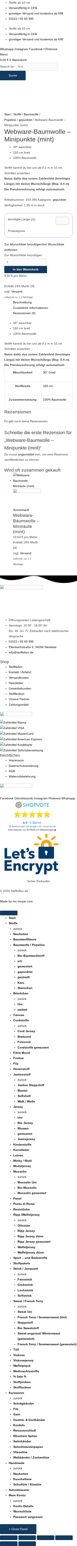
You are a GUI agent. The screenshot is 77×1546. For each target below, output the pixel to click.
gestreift (24, 977)
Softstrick (25, 1295)
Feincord (24, 1042)
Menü (4, 54)
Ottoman (24, 1225)
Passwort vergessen (28, 1517)
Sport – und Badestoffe (30, 1257)
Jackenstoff (22, 1074)
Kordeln (19, 1425)
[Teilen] (45, 1537)
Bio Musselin (27, 1187)
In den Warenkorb (25, 269)
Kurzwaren (16, 1393)
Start (7, 114)
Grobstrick (25, 1284)
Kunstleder (21, 1150)
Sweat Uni (25, 1311)
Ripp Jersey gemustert (34, 1241)
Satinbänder (22, 1441)
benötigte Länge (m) (22, 219)
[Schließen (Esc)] (64, 1537)
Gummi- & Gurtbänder (29, 1420)
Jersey (18, 1106)
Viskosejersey (23, 1360)
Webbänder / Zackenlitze (31, 1457)
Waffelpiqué (22, 1365)
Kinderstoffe (22, 1144)
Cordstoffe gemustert (33, 1047)
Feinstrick (25, 1279)
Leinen (18, 1155)
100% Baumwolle (54, 399)
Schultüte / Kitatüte (27, 1484)
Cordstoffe (21, 1020)
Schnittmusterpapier (28, 1446)
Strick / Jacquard (25, 1268)
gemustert (25, 966)
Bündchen (20, 993)
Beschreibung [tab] (22, 302)
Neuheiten (20, 934)
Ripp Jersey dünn (30, 1236)
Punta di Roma (24, 1203)
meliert (22, 1009)
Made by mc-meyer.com (16, 901)
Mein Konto (17, 1495)
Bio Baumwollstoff (31, 955)
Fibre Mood (21, 1052)
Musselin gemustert (32, 1193)
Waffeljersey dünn (31, 1252)
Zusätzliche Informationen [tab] (30, 307)
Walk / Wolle (26, 1101)
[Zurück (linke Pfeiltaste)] (9, 1543)
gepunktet (25, 120)
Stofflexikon (22, 1387)
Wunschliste (22, 1511)
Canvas (18, 1015)
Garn (16, 1414)
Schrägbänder (23, 1403)
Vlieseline (20, 1452)
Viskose (19, 1355)
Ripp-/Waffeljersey (26, 1214)
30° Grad (49, 372)
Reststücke (21, 1209)
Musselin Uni (27, 1182)
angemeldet (26, 454)
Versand (16, 291)
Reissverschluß (24, 1430)
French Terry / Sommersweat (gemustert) (47, 1344)
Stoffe (17, 114)
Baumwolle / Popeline (29, 945)
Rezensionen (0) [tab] (24, 313)
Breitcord (24, 1036)
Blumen (23, 1128)
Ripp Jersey (26, 1230)
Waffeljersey (26, 1247)
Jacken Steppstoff (31, 1085)
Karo (21, 982)
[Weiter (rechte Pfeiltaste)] (27, 1543)
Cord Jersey (26, 1031)
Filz (15, 1063)
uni (20, 961)
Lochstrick (25, 1290)
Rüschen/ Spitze (25, 1436)
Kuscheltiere (22, 1479)
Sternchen (25, 988)
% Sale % (19, 1376)
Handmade (16, 1463)
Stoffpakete (21, 1263)
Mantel (22, 1090)
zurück (17, 928)
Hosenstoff (21, 1069)
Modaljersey (22, 1166)
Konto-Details (23, 1506)
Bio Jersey (25, 1123)
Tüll (16, 1349)
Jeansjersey (26, 1139)
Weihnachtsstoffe (26, 1371)
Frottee (18, 1058)
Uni (20, 1004)
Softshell (24, 1096)
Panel (17, 1198)
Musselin (20, 1171)
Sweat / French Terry (28, 1301)
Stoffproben (22, 1382)
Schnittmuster (19, 1490)
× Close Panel (18, 1529)
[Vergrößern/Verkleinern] (9, 1537)
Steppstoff (25, 1322)
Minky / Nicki (22, 1160)
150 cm (48, 386)
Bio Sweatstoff (28, 1328)
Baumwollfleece (24, 939)
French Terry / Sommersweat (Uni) (42, 1317)
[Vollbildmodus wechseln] (27, 1537)
